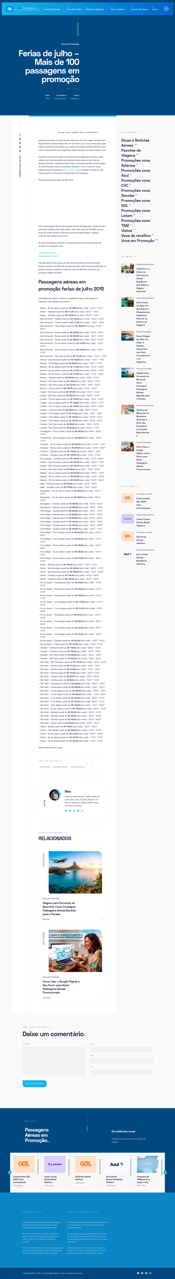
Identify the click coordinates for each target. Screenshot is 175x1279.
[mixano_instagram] (150, 1273)
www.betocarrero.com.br (48, 256)
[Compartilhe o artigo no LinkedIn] (20, 139)
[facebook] (66, 811)
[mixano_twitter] (142, 1273)
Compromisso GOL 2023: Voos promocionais (143, 503)
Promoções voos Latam (135, 213)
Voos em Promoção (52, 9)
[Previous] (9, 1173)
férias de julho (45, 767)
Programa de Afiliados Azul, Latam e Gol (143, 1179)
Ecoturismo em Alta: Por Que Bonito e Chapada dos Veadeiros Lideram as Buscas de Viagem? (143, 314)
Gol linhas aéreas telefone (141, 540)
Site (91, 1067)
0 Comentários (60, 98)
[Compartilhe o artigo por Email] (20, 135)
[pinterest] (78, 811)
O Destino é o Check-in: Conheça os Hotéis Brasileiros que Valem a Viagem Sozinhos (143, 280)
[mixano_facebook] (138, 1273)
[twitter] (70, 811)
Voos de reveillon (74, 9)
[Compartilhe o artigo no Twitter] (20, 147)
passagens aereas (60, 767)
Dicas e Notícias (118, 9)
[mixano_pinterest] (146, 1273)
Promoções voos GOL (135, 203)
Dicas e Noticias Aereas (135, 143)
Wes (48, 98)
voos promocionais (77, 767)
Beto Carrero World (72, 170)
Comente (26, 1044)
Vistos (154, 9)
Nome (92, 1044)
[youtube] (74, 811)
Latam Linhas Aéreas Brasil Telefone (143, 522)
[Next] (165, 1173)
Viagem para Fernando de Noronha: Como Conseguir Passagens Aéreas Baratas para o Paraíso (59, 908)
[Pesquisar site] (166, 8)
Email (92, 1055)
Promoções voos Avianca (135, 163)
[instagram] (82, 811)
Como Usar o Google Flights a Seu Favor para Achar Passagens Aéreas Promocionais (61, 987)
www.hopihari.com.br (46, 253)
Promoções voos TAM (135, 223)
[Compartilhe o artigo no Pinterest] (20, 143)
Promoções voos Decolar (135, 193)
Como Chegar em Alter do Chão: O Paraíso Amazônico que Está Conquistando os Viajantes (143, 349)
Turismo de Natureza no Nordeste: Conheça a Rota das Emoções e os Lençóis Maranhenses (142, 423)
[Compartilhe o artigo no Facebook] (20, 151)
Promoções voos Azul (135, 173)
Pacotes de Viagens (139, 9)
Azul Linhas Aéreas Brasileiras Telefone (142, 559)
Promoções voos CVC (135, 183)
